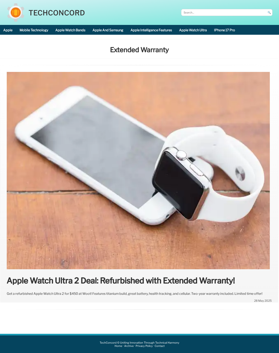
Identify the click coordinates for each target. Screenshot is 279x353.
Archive (129, 345)
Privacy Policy (144, 345)
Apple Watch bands (70, 30)
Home (118, 345)
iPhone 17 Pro (224, 30)
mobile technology (34, 30)
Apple (7, 30)
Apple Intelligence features (151, 30)
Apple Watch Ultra (193, 30)
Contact (160, 345)
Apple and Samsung (108, 30)
